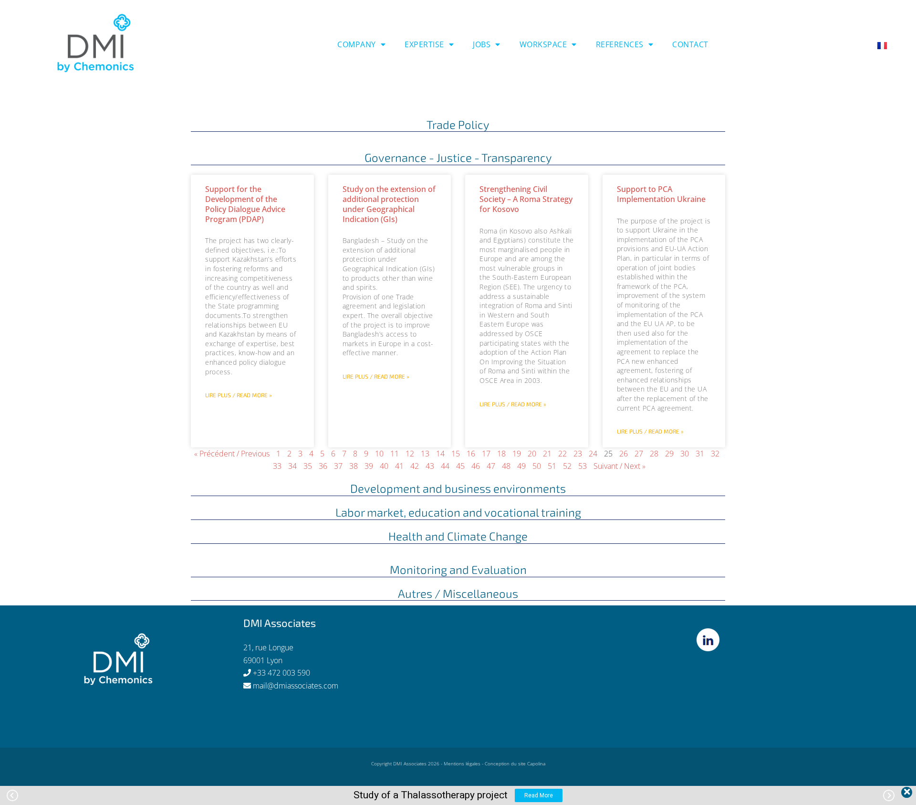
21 (547, 453)
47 (491, 466)
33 (277, 466)
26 (623, 453)
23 (577, 453)
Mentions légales (462, 763)
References (620, 44)
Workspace (543, 44)
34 (292, 466)
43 (430, 466)
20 (532, 453)
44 (445, 466)
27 (639, 453)
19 (516, 453)
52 (567, 466)
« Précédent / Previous (232, 453)
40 (384, 466)
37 (338, 466)
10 (379, 453)
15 (455, 453)
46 (475, 466)
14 (440, 453)
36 (323, 466)
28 (654, 453)
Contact (690, 44)
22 (562, 453)
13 (425, 453)
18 (501, 453)
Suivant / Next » (619, 466)
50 (536, 466)
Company (356, 44)
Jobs (481, 44)
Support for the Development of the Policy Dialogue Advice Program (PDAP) (245, 204)
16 (471, 453)
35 (307, 466)
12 (410, 453)
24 (593, 453)
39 (368, 466)
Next (888, 795)
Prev (12, 795)
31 (700, 453)
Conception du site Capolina (515, 763)
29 (669, 453)
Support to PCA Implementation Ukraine (661, 194)
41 (399, 466)
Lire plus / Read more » (238, 395)
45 (460, 466)
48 (506, 466)
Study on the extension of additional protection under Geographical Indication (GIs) (389, 204)
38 (353, 466)
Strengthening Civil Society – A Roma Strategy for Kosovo (525, 199)
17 (486, 453)
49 (521, 466)
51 (552, 466)
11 (394, 453)
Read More (538, 795)
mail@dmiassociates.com (295, 685)
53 (582, 466)
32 (715, 453)
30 (684, 453)
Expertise (424, 44)
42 (414, 466)
